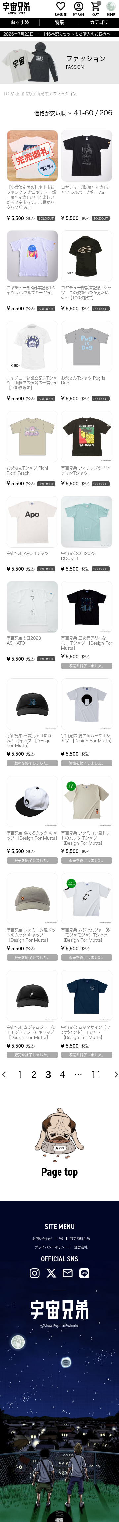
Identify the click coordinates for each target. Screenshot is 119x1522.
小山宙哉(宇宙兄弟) (32, 94)
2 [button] (34, 1074)
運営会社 (81, 1247)
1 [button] (20, 1074)
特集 (59, 22)
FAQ (61, 1238)
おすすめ (20, 22)
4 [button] (62, 1074)
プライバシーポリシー (51, 1247)
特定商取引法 (80, 1238)
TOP (7, 94)
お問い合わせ (42, 1238)
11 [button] (96, 1074)
